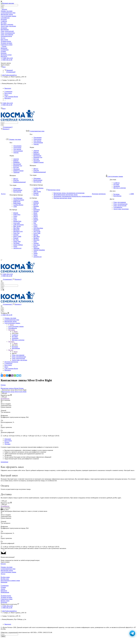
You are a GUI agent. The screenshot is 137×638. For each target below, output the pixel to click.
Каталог (3, 563)
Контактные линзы (7, 570)
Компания (4, 582)
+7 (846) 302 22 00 (7, 58)
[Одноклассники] (4, 375)
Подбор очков (5, 577)
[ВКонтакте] (2, 375)
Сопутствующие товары (16, 326)
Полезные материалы (11, 362)
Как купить (8, 365)
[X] (10, 375)
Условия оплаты (6, 595)
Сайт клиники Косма (11, 368)
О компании (8, 363)
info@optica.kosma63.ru (9, 75)
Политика (4, 602)
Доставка (7, 444)
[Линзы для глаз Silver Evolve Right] (13, 391)
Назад (12, 325)
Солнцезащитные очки (8, 569)
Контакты (7, 370)
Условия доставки (6, 597)
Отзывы (3, 587)
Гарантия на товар (6, 599)
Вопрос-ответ (5, 600)
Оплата (6, 442)
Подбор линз (5, 579)
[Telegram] (20, 375)
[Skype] (17, 375)
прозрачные (4, 462)
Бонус (6, 367)
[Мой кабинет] (1, 281)
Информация (5, 592)
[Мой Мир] (7, 375)
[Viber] (12, 375)
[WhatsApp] (15, 375)
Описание (7, 439)
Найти (3, 636)
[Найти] (2, 7)
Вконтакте (7, 88)
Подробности (5, 398)
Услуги (3, 574)
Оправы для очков (6, 567)
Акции (3, 589)
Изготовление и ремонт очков (10, 580)
